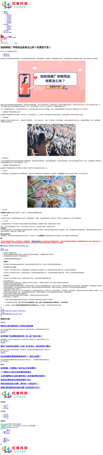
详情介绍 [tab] (7, 54)
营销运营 (9, 29)
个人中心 (6, 405)
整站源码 (9, 21)
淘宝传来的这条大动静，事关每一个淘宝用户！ (20, 384)
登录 (6, 39)
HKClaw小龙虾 (8, 32)
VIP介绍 (6, 414)
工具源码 (6, 13)
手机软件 (9, 16)
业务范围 (6, 30)
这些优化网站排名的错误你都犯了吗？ (16, 380)
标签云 (5, 406)
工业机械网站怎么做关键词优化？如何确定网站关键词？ (23, 376)
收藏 (7, 250)
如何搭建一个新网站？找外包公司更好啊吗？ (19, 368)
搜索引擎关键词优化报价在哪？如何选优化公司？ (20, 388)
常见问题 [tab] (7, 55)
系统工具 (9, 15)
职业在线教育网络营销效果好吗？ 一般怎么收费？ (21, 356)
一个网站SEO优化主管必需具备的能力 (16, 372)
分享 (3, 250)
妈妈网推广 (5, 245)
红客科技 (18, 425)
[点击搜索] (16, 43)
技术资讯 (6, 24)
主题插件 (9, 23)
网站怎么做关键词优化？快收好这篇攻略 (17, 326)
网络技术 (9, 26)
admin (2, 248)
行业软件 (9, 18)
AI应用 (8, 27)
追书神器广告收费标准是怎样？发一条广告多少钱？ (21, 336)
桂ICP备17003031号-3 (12, 427)
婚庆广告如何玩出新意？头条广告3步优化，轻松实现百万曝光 (25, 346)
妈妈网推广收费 (24, 245)
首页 (6, 11)
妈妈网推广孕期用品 (14, 245)
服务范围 (6, 416)
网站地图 (33, 425)
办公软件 (9, 19)
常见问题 (6, 408)
